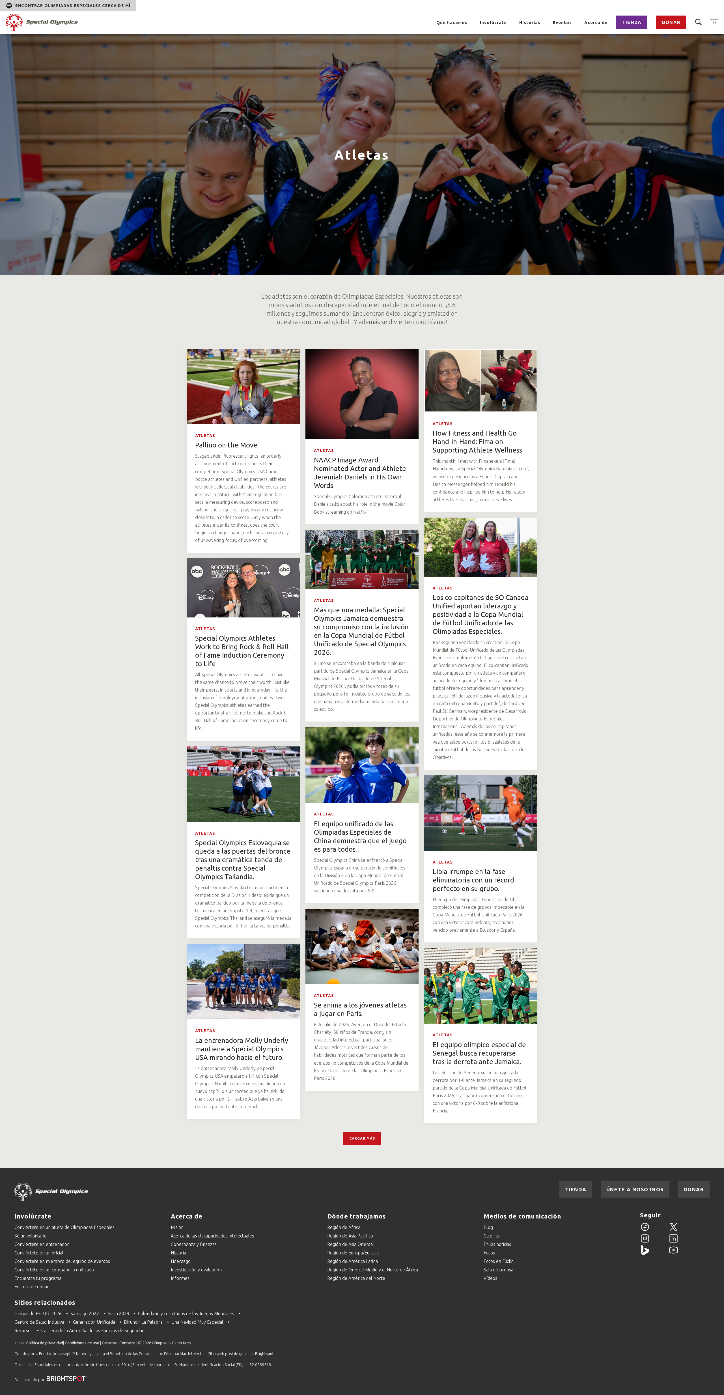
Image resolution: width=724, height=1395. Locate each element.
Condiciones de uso (82, 1343)
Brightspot (264, 1353)
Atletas (205, 435)
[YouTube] (673, 1253)
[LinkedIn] (673, 1241)
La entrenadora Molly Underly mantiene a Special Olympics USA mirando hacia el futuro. (241, 1049)
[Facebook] (645, 1230)
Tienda (631, 22)
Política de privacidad (44, 1343)
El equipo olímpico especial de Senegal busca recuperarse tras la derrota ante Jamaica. (479, 1053)
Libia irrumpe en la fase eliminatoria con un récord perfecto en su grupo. (473, 880)
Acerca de (595, 22)
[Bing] (645, 1253)
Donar (671, 22)
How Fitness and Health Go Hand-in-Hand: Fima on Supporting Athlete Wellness (477, 441)
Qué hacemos (451, 22)
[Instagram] (645, 1241)
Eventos (562, 22)
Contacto (127, 1343)
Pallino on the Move (226, 445)
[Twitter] (673, 1230)
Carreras (109, 1343)
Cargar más (362, 1138)
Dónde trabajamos (356, 1216)
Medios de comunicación (522, 1216)
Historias (529, 22)
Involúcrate (493, 22)
